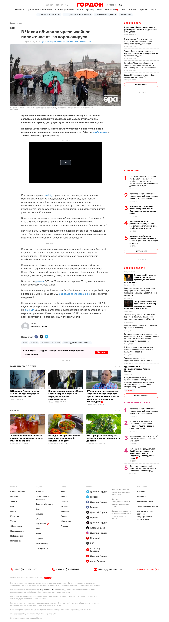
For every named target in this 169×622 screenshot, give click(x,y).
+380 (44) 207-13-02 (67, 569)
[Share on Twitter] (41, 337)
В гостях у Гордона (64, 9)
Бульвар (90, 9)
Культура (14, 516)
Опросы (143, 9)
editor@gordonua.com (110, 569)
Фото (123, 9)
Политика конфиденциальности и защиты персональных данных (121, 502)
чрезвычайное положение (50, 343)
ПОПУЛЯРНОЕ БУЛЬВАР (137, 402)
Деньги (13, 501)
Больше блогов (141, 85)
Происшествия (17, 531)
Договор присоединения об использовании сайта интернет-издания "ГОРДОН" (121, 514)
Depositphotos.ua (47, 590)
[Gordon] (89, 5)
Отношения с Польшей (105, 15)
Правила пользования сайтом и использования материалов (121, 492)
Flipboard (95, 538)
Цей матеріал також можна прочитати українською (67, 42)
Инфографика (16, 536)
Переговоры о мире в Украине (77, 15)
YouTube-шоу (42, 543)
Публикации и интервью (39, 9)
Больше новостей (141, 396)
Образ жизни (16, 526)
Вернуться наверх (145, 569)
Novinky (48, 195)
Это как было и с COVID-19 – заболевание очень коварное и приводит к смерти (138, 41)
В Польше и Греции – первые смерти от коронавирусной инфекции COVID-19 (25, 394)
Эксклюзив (110, 9)
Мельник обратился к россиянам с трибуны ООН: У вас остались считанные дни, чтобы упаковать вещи (143, 224)
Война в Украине (17, 491)
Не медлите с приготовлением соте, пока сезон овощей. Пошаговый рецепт (64, 438)
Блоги (80, 9)
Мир (20, 23)
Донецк (64, 506)
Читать (101, 352)
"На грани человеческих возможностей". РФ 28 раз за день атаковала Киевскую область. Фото (141, 304)
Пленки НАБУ (125, 15)
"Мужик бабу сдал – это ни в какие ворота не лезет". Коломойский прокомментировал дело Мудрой (140, 316)
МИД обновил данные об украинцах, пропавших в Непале (141, 326)
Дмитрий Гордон (98, 491)
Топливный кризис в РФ (49, 15)
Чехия (25, 343)
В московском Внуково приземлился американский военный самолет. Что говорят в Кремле (143, 239)
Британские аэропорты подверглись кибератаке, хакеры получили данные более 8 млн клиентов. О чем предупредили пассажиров (141, 337)
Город (63, 487)
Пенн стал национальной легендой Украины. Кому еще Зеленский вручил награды (142, 468)
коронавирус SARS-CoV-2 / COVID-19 (76, 343)
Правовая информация (147, 506)
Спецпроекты (42, 548)
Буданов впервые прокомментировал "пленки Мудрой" (137, 368)
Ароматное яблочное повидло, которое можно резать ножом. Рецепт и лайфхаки (26, 438)
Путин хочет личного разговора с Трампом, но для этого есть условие (140, 29)
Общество (101, 404)
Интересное (15, 541)
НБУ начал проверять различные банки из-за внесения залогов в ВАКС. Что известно (139, 349)
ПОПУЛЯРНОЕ (131, 170)
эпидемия (34, 343)
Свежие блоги (133, 23)
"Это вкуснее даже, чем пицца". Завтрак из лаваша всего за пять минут (144, 438)
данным (40, 281)
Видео (132, 9)
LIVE (99, 9)
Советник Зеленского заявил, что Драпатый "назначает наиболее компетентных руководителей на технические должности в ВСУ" (143, 181)
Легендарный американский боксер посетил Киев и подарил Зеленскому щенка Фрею (143, 196)
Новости (19, 9)
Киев (63, 491)
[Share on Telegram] (46, 337)
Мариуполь (66, 521)
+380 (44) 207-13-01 (25, 569)
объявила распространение (75, 293)
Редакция (141, 496)
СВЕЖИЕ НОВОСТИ (134, 268)
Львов (64, 496)
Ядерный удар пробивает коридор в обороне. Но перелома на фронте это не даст (141, 53)
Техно (13, 521)
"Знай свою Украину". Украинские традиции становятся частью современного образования (140, 65)
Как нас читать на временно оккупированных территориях (145, 515)
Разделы (39, 487)
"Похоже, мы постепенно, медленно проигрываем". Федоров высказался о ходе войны (142, 209)
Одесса (64, 501)
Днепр (64, 516)
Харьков (65, 511)
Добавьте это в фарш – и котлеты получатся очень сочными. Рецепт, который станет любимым (141, 424)
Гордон (13, 23)
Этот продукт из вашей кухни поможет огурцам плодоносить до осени (103, 438)
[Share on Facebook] (36, 337)
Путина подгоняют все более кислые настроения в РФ (140, 76)
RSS (92, 543)
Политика (14, 496)
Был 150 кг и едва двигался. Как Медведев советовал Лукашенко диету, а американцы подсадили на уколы (142, 453)
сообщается (100, 132)
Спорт (13, 511)
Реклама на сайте (145, 501)
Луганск (64, 526)
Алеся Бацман (97, 528)
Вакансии (141, 491)
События (63, 402)
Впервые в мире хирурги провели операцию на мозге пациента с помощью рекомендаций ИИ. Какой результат (140, 291)
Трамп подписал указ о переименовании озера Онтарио (139, 359)
